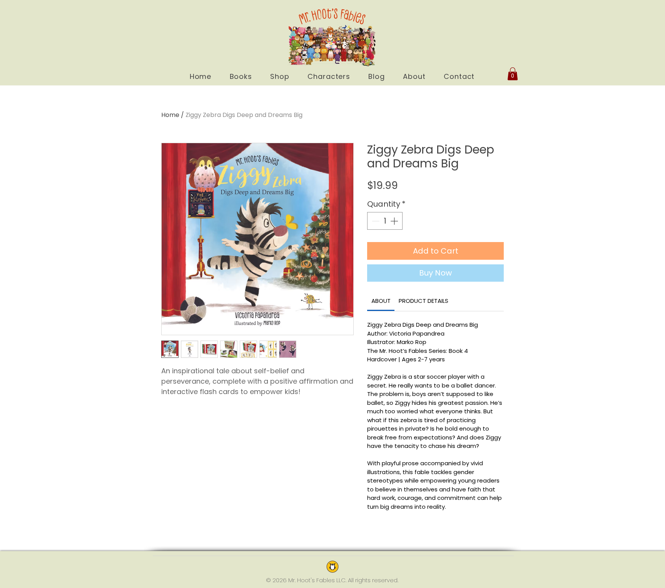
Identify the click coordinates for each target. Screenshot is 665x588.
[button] (512, 73)
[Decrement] (374, 220)
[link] (381, 301)
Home (170, 114)
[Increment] (394, 220)
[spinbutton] (384, 220)
